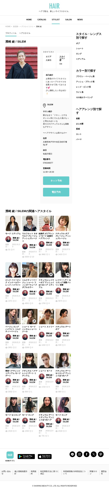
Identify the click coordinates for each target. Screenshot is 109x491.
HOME (29, 20)
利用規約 (33, 472)
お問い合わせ (6, 472)
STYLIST (56, 20)
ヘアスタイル (24, 33)
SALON (68, 20)
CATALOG (41, 20)
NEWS (80, 20)
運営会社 (104, 472)
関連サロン (93, 472)
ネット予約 (56, 180)
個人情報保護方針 (20, 472)
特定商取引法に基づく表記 (49, 472)
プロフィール (10, 33)
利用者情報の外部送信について (74, 472)
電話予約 (56, 192)
